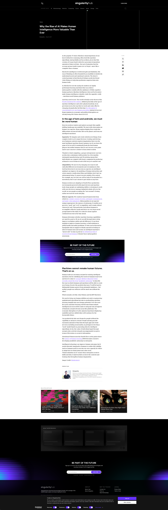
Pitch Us (102, 491)
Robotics (64, 8)
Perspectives (65, 366)
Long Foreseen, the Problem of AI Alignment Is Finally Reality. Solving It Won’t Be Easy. (53, 407)
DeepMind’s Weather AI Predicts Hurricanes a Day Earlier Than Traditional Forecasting (83, 407)
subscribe (124, 3)
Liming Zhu (44, 411)
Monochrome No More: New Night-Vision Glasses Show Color (113, 408)
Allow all (127, 498)
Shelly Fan (73, 411)
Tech (97, 8)
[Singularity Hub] (84, 3)
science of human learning (73, 338)
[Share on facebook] (123, 62)
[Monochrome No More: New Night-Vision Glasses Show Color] (113, 401)
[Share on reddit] (123, 68)
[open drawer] (42, 3)
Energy (92, 8)
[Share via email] (123, 71)
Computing (71, 8)
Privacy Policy (117, 489)
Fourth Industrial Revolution (71, 102)
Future (77, 8)
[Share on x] (123, 58)
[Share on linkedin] (123, 65)
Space (87, 8)
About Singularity (89, 491)
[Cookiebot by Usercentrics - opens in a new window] (38, 507)
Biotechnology (57, 8)
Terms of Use (117, 491)
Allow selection (127, 502)
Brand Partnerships (104, 492)
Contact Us (102, 489)
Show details (98, 507)
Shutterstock (75, 360)
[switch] (67, 507)
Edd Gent (103, 411)
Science (82, 8)
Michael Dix (42, 37)
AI (51, 8)
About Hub (87, 489)
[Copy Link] (123, 74)
